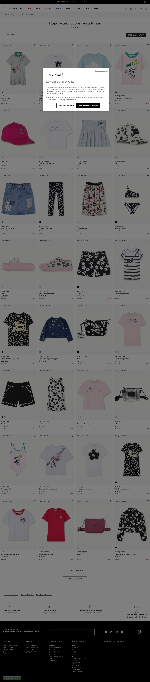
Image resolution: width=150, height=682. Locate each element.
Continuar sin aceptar (101, 71)
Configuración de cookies (65, 105)
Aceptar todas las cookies (88, 105)
